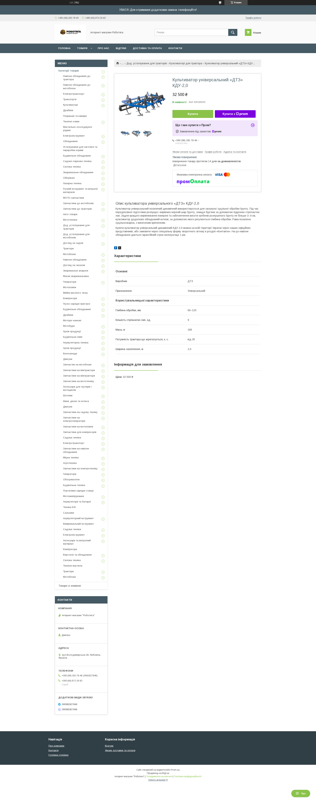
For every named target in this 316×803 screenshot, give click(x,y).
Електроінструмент (74, 135)
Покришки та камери (75, 116)
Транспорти (69, 99)
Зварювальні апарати (75, 270)
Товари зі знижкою (70, 585)
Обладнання (70, 141)
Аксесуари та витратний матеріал (77, 542)
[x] (119, 248)
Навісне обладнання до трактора (76, 78)
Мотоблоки (69, 254)
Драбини (68, 110)
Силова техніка (72, 166)
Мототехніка (70, 219)
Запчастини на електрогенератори (74, 419)
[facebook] (115, 248)
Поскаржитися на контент (159, 776)
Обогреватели (71, 479)
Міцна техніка (71, 457)
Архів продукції (72, 331)
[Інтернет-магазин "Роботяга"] (70, 38)
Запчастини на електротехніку (80, 468)
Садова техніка (72, 437)
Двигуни (67, 359)
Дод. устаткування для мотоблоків (76, 236)
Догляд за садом (73, 243)
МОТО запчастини (73, 197)
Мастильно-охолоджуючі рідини (77, 129)
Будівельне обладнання (77, 155)
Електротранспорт (73, 93)
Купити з (229, 113)
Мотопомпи (69, 287)
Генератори (69, 281)
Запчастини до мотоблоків (78, 203)
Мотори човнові (72, 320)
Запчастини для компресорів (79, 432)
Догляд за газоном (74, 265)
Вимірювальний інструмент (78, 523)
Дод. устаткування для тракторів (146, 63)
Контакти (175, 48)
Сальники (68, 512)
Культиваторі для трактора (185, 63)
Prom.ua (175, 770)
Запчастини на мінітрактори (79, 370)
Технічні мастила (72, 565)
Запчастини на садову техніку (80, 412)
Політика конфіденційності (188, 776)
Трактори (68, 248)
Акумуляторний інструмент (78, 518)
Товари (82, 48)
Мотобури (69, 326)
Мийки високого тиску (75, 292)
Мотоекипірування (73, 496)
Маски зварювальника (76, 276)
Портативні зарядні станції (78, 490)
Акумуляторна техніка (75, 342)
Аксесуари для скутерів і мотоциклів (77, 388)
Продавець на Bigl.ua (158, 773)
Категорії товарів (69, 70)
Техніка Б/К (69, 507)
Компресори (70, 298)
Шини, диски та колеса (76, 401)
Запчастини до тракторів (77, 208)
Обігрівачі (69, 177)
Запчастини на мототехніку (78, 381)
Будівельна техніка (74, 485)
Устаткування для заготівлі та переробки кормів (80, 149)
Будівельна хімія (72, 337)
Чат (303, 793)
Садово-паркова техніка (77, 161)
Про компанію (56, 745)
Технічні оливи (71, 121)
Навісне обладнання (74, 259)
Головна (64, 48)
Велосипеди (70, 353)
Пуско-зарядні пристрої (76, 303)
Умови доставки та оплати (120, 750)
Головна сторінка (58, 755)
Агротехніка (70, 463)
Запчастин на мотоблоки (77, 364)
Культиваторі (70, 104)
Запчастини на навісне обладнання (76, 450)
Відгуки (121, 48)
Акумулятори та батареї (77, 501)
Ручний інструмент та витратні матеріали (80, 190)
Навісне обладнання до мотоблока (76, 86)
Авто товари (70, 214)
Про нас (103, 48)
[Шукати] (232, 32)
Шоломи (67, 395)
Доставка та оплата (147, 48)
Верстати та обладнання (77, 554)
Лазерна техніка (72, 183)
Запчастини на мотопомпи (78, 426)
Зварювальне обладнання (78, 172)
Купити (193, 113)
